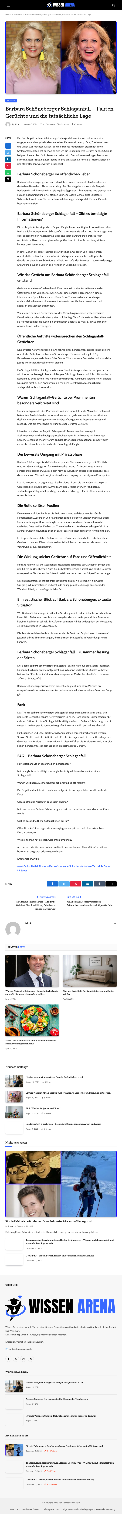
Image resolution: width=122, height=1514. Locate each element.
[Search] (113, 5)
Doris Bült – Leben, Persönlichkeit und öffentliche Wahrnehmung (60, 1255)
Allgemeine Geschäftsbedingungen (78, 1509)
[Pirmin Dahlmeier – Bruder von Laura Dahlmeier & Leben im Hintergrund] (61, 1184)
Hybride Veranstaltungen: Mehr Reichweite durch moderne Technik (61, 1415)
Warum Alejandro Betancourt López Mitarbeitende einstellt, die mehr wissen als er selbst (31, 993)
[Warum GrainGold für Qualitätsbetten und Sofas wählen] (90, 971)
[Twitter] (8, 152)
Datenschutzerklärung (105, 1509)
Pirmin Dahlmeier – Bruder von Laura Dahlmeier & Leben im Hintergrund (48, 1221)
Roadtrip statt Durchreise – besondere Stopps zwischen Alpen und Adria (63, 1123)
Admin (17, 124)
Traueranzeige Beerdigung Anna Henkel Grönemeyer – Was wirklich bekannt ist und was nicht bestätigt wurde (70, 1242)
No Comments (49, 124)
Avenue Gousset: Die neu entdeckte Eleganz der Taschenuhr (57, 1399)
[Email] (8, 179)
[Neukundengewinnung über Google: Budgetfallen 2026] (14, 1081)
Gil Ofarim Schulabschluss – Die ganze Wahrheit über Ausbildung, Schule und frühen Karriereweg (35, 905)
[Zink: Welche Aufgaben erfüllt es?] (14, 1112)
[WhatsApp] (8, 172)
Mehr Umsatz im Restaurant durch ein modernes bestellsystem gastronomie (31, 1042)
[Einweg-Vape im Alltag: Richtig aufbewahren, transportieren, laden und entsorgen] (14, 1096)
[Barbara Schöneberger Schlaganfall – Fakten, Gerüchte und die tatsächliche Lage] (61, 57)
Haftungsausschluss (51, 1509)
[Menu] (9, 5)
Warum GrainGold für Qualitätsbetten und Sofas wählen (88, 993)
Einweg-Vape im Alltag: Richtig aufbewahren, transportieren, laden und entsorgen (68, 1092)
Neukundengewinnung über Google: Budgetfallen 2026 (54, 1077)
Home (7, 14)
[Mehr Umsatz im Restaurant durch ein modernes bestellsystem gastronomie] (32, 1020)
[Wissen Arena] (61, 5)
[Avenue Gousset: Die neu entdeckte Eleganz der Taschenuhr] (14, 1403)
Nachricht (18, 14)
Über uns (14, 1509)
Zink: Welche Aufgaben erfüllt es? (43, 1108)
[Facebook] (8, 146)
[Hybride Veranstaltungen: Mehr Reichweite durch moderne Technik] (14, 1420)
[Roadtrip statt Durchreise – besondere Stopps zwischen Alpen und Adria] (14, 1128)
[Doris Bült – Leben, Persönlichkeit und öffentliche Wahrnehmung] (14, 1259)
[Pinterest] (8, 166)
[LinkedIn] (8, 159)
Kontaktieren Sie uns (30, 1509)
